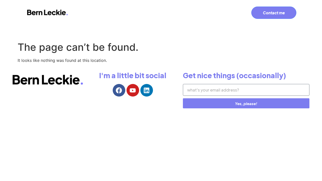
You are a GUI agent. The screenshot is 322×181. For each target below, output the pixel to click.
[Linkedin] (146, 90)
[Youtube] (133, 90)
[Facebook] (119, 90)
